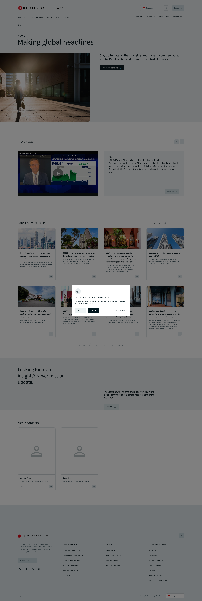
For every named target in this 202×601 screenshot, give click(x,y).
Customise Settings (120, 310)
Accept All (93, 310)
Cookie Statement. (88, 303)
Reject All (80, 310)
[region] (101, 300)
